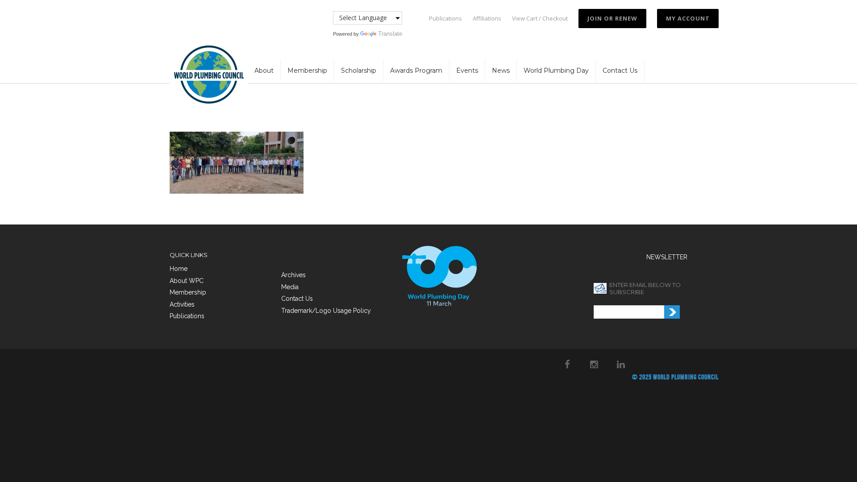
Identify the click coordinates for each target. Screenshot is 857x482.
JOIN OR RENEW (612, 18)
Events (467, 70)
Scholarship (358, 70)
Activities (182, 304)
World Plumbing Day (556, 70)
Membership (307, 70)
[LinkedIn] (621, 364)
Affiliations (487, 18)
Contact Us (620, 70)
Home (178, 268)
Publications (445, 18)
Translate (390, 33)
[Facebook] (567, 364)
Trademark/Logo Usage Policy (326, 310)
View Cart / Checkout (540, 18)
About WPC (187, 280)
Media (290, 287)
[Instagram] (594, 364)
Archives (293, 274)
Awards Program (416, 70)
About (264, 70)
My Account (688, 18)
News (501, 70)
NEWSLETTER (666, 257)
